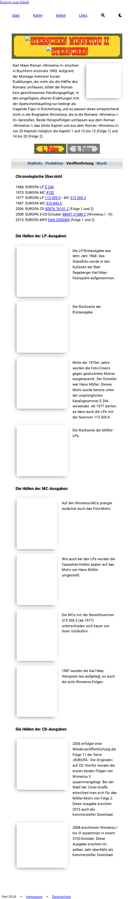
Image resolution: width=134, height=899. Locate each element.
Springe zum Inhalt (14, 2)
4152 (50, 193)
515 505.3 (78, 198)
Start (16, 15)
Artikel (61, 15)
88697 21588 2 (74, 214)
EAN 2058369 (59, 220)
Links (83, 15)
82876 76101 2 (57, 209)
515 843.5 (54, 203)
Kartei (37, 15)
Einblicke (35, 163)
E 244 (49, 187)
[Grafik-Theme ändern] (120, 15)
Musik (102, 163)
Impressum (34, 896)
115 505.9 (52, 198)
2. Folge (83, 148)
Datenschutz (61, 896)
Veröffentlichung (79, 163)
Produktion (54, 163)
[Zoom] (103, 15)
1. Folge (50, 148)
